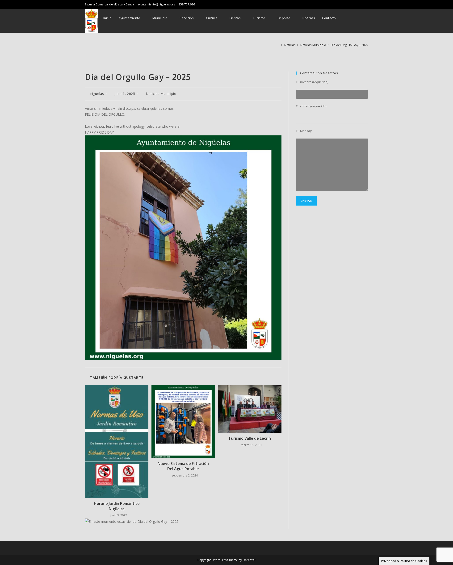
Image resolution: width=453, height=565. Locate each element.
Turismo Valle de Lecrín (249, 438)
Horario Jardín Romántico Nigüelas (117, 506)
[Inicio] (278, 45)
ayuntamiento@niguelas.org (156, 4)
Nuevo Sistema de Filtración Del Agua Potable (183, 466)
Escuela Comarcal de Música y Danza (109, 4)
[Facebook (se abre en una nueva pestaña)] (360, 18)
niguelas (97, 93)
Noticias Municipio (161, 93)
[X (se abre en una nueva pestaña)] (354, 18)
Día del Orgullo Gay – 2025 (349, 45)
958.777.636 (187, 4)
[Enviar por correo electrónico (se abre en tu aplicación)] (367, 18)
